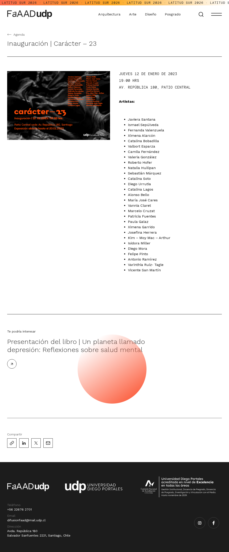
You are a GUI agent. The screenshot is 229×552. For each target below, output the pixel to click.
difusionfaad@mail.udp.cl (26, 520)
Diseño (150, 14)
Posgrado (173, 14)
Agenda (19, 34)
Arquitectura (109, 14)
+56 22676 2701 (19, 509)
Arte (132, 14)
